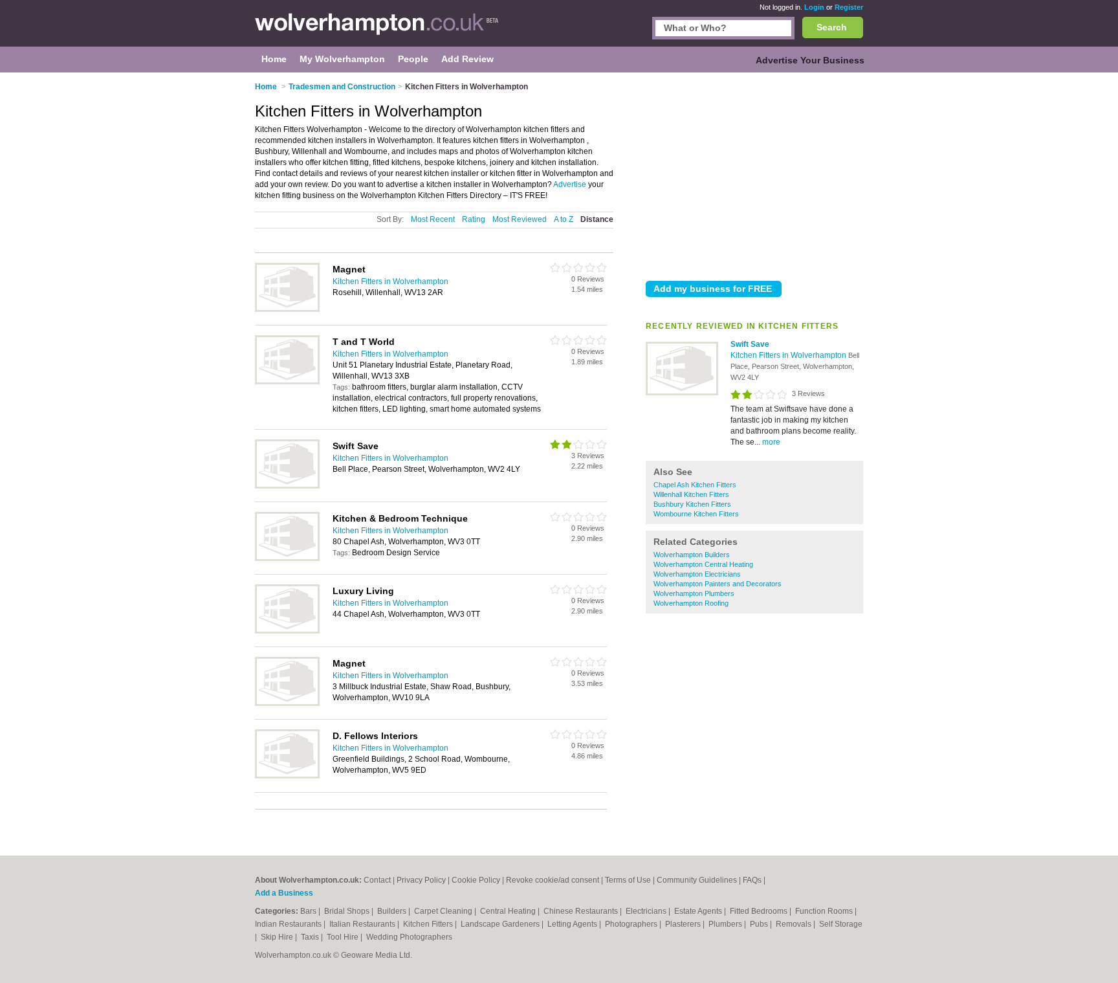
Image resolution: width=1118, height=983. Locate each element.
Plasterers (684, 924)
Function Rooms (825, 911)
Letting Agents (573, 924)
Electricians (647, 911)
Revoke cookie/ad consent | (555, 880)
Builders (392, 911)
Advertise (569, 184)
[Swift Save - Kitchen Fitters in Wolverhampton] (682, 392)
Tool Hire (343, 937)
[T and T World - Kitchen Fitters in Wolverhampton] (287, 381)
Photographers (632, 924)
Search (832, 27)
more (771, 442)
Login (814, 7)
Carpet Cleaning (444, 911)
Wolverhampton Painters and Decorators (717, 584)
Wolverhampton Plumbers (693, 593)
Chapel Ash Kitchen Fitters (694, 485)
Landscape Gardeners (501, 924)
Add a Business (284, 893)
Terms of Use (628, 880)
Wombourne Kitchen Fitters (696, 514)
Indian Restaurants (289, 924)
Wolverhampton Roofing (691, 603)
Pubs (760, 924)
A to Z (563, 219)
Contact (377, 880)
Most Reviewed (519, 219)
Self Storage (840, 924)
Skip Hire (278, 937)
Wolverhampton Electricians (697, 574)
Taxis (311, 937)
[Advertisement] (754, 174)
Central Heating (509, 911)
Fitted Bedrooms (759, 911)
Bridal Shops (347, 911)
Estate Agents (699, 911)
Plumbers (726, 924)
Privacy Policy (421, 880)
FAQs (752, 880)
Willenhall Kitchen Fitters (691, 494)
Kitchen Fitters (429, 924)
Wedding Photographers (409, 937)
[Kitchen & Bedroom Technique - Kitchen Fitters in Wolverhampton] (287, 558)
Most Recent (433, 219)
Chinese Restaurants (581, 911)
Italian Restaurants (363, 924)
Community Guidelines (697, 880)
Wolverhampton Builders (691, 554)
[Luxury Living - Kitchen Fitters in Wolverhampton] (287, 630)
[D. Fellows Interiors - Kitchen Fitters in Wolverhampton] (287, 775)
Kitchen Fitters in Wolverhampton (789, 355)
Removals (794, 924)
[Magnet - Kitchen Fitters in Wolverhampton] (287, 309)
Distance (596, 219)
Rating (473, 219)
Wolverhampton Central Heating (703, 564)
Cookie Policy (476, 880)
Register (849, 7)
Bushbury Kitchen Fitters (692, 504)
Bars (309, 911)
